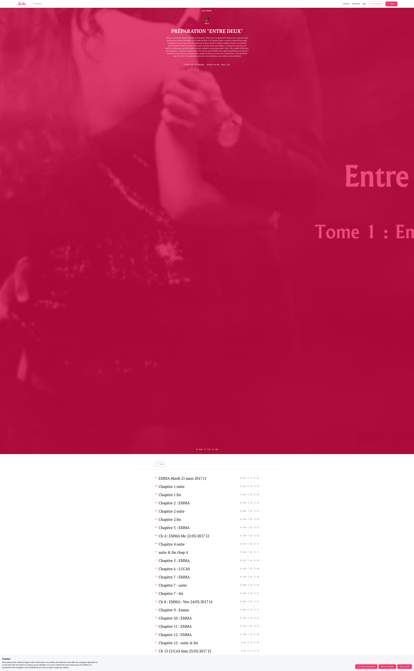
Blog (364, 4)
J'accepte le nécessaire (366, 666)
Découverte (356, 4)
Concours (346, 4)
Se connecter (377, 4)
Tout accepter (404, 666)
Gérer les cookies (387, 666)
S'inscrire (393, 4)
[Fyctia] (23, 3)
